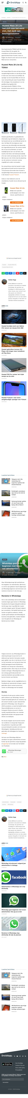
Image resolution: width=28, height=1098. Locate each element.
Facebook (13, 802)
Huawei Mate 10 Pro (17, 206)
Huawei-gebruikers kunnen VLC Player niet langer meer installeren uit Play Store (13, 351)
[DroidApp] (13, 2)
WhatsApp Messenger (14, 750)
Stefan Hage (11, 37)
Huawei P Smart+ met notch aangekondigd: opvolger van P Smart (14, 398)
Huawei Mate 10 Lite (17, 188)
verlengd (4, 733)
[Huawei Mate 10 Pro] (6, 211)
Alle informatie (17, 202)
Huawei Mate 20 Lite (7, 267)
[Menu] (3, 2)
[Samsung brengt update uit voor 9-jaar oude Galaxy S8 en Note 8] (6, 503)
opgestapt (6, 743)
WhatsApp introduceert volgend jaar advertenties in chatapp (14, 864)
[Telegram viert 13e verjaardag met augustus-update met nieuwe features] (6, 481)
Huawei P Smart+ (14, 174)
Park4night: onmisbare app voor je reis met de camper (18, 492)
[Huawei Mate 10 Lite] (6, 193)
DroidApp (4, 17)
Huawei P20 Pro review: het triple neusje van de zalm (13, 375)
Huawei (4, 264)
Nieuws (8, 17)
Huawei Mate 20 (12, 264)
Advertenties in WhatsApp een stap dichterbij (13, 887)
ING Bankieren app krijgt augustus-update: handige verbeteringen (19, 513)
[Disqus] (14, 427)
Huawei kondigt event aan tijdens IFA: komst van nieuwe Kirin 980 (13, 327)
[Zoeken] (25, 2)
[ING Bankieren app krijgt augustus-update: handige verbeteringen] (6, 513)
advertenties (5, 802)
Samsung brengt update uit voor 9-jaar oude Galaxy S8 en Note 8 (19, 503)
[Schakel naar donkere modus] (23, 2)
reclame (19, 802)
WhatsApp (10, 804)
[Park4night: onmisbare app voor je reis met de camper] (6, 493)
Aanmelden (5, 1082)
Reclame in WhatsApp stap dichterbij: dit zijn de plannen (11, 934)
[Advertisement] (14, 106)
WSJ (5, 756)
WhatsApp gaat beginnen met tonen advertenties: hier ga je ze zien (14, 911)
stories (4, 804)
